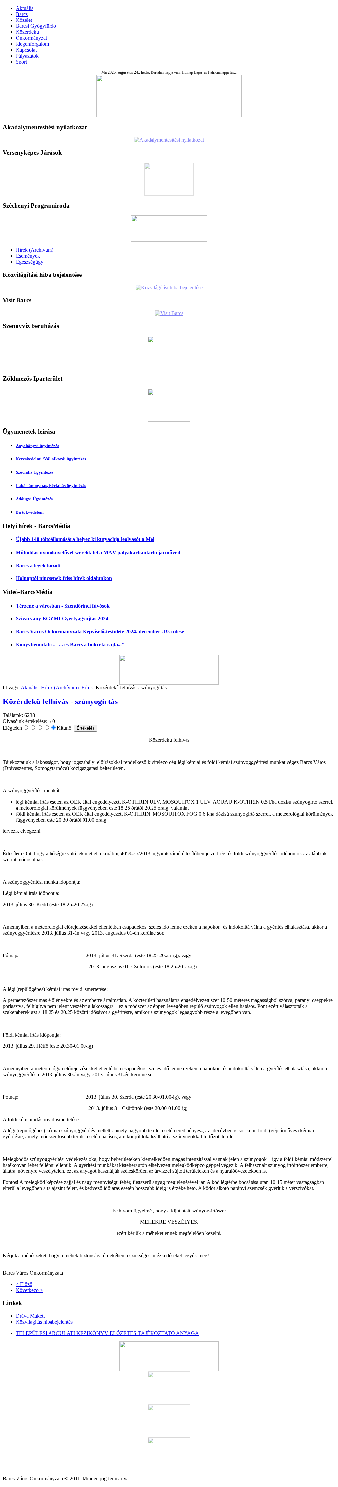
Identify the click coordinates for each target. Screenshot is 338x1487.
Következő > (29, 1290)
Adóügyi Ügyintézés (34, 498)
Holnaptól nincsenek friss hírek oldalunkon (64, 578)
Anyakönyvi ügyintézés (37, 445)
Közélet (24, 20)
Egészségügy (29, 262)
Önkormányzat (31, 38)
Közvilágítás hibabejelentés (44, 1322)
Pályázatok (27, 56)
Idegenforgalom (32, 44)
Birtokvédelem (30, 512)
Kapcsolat (26, 50)
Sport (21, 61)
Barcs (22, 14)
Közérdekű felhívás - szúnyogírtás (60, 701)
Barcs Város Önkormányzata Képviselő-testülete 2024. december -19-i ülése (100, 631)
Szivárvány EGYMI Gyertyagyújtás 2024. (63, 618)
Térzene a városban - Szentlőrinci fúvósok (63, 606)
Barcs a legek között (38, 565)
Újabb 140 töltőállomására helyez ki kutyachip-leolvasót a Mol (85, 539)
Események (28, 256)
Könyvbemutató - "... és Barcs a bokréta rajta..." (70, 644)
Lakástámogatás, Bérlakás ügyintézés (51, 485)
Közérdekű (27, 32)
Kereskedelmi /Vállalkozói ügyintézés (51, 458)
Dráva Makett (30, 1316)
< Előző (24, 1284)
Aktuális (24, 8)
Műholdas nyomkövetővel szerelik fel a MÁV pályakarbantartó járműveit (98, 552)
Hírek (87, 687)
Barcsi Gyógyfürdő (36, 26)
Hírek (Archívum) (34, 250)
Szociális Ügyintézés (34, 472)
